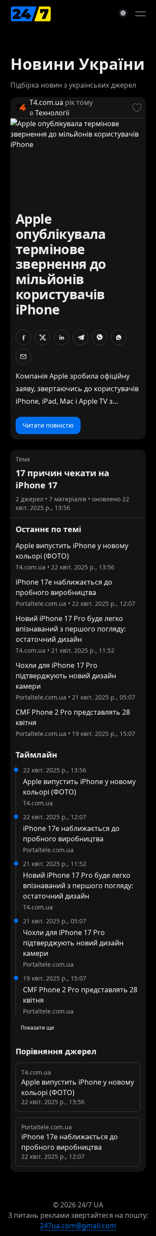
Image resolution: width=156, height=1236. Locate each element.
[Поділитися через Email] (23, 356)
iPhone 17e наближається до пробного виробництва (64, 587)
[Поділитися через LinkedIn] (61, 337)
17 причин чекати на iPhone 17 (62, 479)
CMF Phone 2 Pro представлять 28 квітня (73, 717)
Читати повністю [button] (48, 425)
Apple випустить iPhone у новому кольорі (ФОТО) (72, 551)
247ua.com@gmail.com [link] (78, 1225)
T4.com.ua (46, 102)
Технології (52, 113)
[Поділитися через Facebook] (23, 337)
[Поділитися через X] (42, 337)
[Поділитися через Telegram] (80, 337)
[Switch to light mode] (123, 13)
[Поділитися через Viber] (99, 337)
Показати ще (37, 1027)
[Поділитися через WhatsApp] (119, 337)
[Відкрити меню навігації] (140, 13)
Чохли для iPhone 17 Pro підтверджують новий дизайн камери (66, 676)
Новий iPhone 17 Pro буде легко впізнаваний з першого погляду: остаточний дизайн (71, 629)
